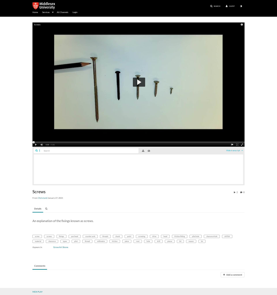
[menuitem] (37, 12)
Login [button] (75, 12)
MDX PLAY (37, 292)
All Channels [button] (62, 12)
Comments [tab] (39, 265)
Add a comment (234, 274)
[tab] (37, 209)
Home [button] (35, 12)
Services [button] (46, 12)
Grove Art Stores (60, 247)
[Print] (149, 151)
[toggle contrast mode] (241, 6)
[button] (215, 6)
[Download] (143, 151)
